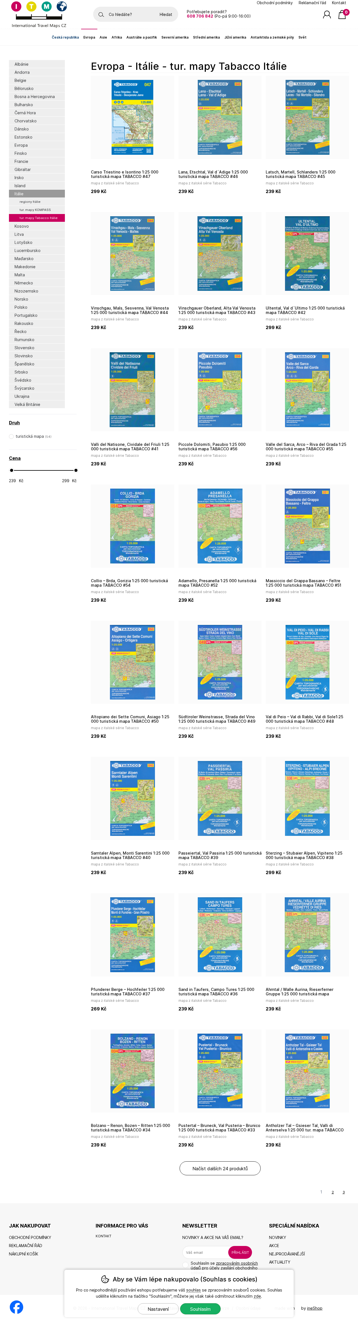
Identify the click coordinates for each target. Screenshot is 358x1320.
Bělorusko (24, 88)
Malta (20, 274)
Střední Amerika (206, 37)
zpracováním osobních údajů (224, 1265)
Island (20, 185)
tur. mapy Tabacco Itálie (39, 218)
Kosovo (22, 226)
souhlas (193, 1290)
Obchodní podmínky (275, 3)
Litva (19, 234)
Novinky (277, 1237)
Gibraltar (23, 169)
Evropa (21, 145)
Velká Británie (27, 404)
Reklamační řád (312, 3)
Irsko (19, 177)
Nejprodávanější (287, 1254)
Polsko (21, 307)
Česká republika (65, 37)
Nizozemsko (26, 291)
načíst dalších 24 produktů (220, 1168)
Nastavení (158, 1309)
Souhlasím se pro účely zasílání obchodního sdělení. (224, 1268)
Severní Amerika (175, 37)
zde (257, 1296)
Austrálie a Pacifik (141, 37)
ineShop (314, 1308)
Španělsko (24, 363)
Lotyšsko (23, 242)
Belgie (20, 80)
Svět (302, 37)
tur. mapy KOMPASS (35, 210)
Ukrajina (22, 396)
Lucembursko (28, 250)
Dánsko (22, 129)
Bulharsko (24, 104)
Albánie (22, 64)
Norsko (21, 299)
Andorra (22, 72)
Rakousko (24, 323)
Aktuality (279, 1262)
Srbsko (21, 372)
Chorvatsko (26, 120)
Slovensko (24, 347)
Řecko (21, 331)
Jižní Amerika (235, 37)
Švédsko (23, 380)
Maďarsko (24, 258)
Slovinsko (24, 355)
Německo (24, 282)
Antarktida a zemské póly (272, 37)
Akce (274, 1245)
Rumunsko (24, 339)
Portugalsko (26, 315)
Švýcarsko (24, 388)
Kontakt (339, 3)
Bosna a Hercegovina (35, 96)
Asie (103, 37)
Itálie (19, 193)
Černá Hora (25, 112)
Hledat (166, 14)
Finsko (21, 153)
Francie (21, 161)
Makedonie (25, 266)
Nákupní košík (23, 1254)
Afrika (117, 37)
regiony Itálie (30, 202)
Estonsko (23, 137)
